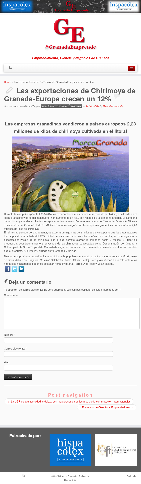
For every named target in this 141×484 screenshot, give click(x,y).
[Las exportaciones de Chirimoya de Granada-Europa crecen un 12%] (70, 174)
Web (6, 362)
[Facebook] (7, 269)
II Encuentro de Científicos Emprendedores (106, 407)
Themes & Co (70, 479)
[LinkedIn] (21, 269)
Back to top (132, 475)
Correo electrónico (15, 348)
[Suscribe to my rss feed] (12, 67)
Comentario (11, 295)
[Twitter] (14, 269)
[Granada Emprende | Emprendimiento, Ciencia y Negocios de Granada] (70, 33)
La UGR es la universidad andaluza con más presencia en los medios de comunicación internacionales (69, 401)
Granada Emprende (113, 105)
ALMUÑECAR (48, 106)
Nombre (9, 334)
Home (7, 82)
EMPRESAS (62, 106)
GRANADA (76, 106)
